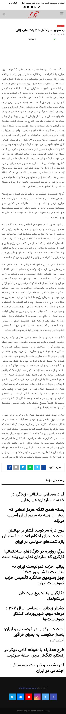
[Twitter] (45, 697)
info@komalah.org (28, 688)
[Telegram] (12, 697)
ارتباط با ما (13, 3)
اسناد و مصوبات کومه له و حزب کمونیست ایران (42, 3)
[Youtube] (28, 697)
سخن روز (61, 26)
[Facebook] (53, 697)
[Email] (20, 697)
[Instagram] (37, 697)
